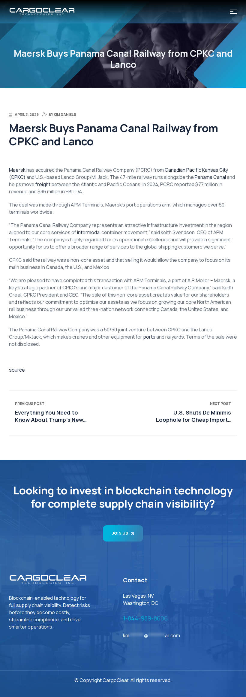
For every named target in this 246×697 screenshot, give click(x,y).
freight (43, 184)
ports (149, 336)
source (17, 370)
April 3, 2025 (27, 114)
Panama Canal (211, 177)
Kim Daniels (65, 114)
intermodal (88, 232)
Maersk (17, 170)
